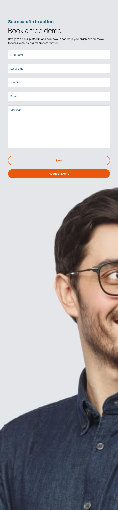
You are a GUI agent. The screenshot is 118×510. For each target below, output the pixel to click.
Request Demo (59, 173)
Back (59, 160)
